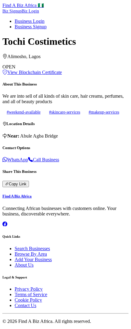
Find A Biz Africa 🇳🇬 (23, 5)
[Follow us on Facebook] (4, 224)
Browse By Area (31, 254)
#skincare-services (64, 112)
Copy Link (18, 184)
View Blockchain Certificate (34, 72)
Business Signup (31, 26)
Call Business (46, 159)
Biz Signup (12, 11)
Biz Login (30, 11)
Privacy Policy (29, 289)
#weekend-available (24, 112)
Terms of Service (31, 294)
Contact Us (25, 305)
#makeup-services (104, 112)
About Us (24, 265)
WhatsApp (17, 159)
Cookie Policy (28, 300)
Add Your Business (33, 259)
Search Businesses (32, 248)
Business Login (29, 21)
